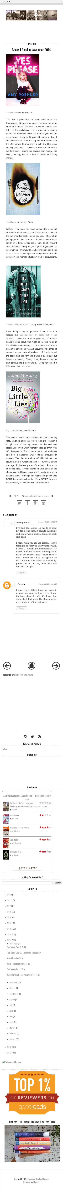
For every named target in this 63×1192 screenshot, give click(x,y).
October (13, 988)
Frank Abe (14, 809)
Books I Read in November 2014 (19, 963)
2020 (9, 906)
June (11, 1010)
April (11, 1022)
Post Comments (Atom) (23, 674)
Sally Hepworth (16, 843)
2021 (9, 900)
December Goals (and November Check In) (23, 974)
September (14, 993)
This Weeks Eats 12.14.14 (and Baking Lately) (24, 952)
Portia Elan (14, 818)
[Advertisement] (22, 710)
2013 (9, 1047)
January (13, 1039)
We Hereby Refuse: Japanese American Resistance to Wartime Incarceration (28, 805)
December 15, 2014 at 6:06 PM (48, 584)
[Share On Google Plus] (35, 503)
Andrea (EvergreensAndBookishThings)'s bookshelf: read (27, 797)
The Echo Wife (15, 851)
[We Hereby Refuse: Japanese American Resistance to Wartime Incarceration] (6, 810)
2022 (9, 894)
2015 (9, 934)
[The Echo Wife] (6, 859)
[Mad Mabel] (6, 847)
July (11, 1005)
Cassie (21, 584)
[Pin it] (43, 503)
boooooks (29, 496)
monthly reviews (41, 496)
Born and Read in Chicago (38, 1179)
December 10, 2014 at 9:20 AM (47, 522)
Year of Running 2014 (15, 958)
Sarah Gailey (15, 855)
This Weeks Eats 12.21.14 (16, 947)
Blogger (36, 1182)
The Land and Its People (19, 827)
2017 (9, 923)
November (13, 982)
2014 (9, 940)
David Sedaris (15, 831)
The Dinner (11, 222)
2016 (9, 928)
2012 (9, 1052)
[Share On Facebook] (27, 503)
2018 (9, 917)
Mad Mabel (14, 839)
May (11, 1016)
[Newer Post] (7, 668)
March (12, 1027)
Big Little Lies (12, 430)
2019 (9, 911)
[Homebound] (6, 822)
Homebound (14, 815)
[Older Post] (56, 668)
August (12, 999)
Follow (4, 749)
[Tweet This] (19, 503)
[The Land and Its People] (6, 834)
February (13, 1033)
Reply (21, 572)
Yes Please (11, 112)
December (14, 943)
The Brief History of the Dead (19, 324)
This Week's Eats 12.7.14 (16, 969)
